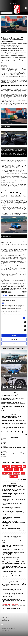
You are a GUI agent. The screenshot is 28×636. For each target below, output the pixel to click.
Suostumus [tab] (4, 295)
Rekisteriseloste (4, 622)
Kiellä (14, 343)
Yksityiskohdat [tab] (12, 295)
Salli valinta (14, 339)
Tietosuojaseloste (5, 620)
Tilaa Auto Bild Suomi (5, 617)
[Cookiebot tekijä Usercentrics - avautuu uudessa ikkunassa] (21, 292)
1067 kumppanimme (6, 303)
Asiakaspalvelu (4, 618)
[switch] (25, 322)
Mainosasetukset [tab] (21, 295)
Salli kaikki (14, 335)
